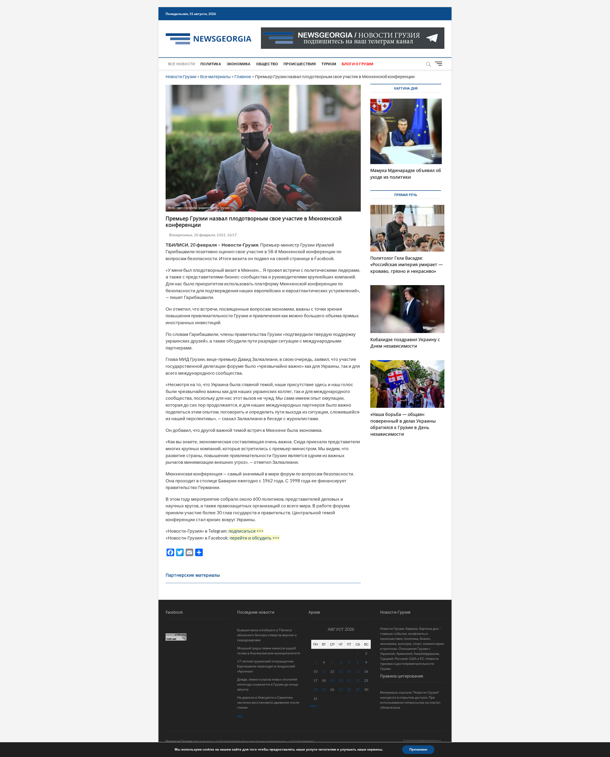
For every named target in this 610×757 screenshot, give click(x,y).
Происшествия (300, 64)
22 (358, 680)
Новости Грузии (179, 741)
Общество (267, 64)
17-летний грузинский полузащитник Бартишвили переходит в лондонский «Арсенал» (266, 666)
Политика (210, 64)
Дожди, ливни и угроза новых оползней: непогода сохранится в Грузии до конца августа (267, 684)
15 (358, 671)
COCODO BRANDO (301, 741)
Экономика (239, 64)
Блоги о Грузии (358, 64)
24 (315, 689)
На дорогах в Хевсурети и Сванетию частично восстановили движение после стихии (268, 702)
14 (349, 671)
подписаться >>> (246, 531)
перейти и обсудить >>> (255, 537)
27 (341, 689)
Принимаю (418, 749)
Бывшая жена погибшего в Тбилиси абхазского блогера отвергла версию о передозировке (267, 635)
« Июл (313, 706)
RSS (240, 716)
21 (349, 680)
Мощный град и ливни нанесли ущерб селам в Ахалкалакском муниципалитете (268, 650)
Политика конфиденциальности (422, 740)
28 (349, 689)
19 (332, 680)
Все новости (181, 64)
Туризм (328, 64)
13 (341, 671)
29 (358, 689)
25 (324, 689)
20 (341, 680)
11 (324, 671)
